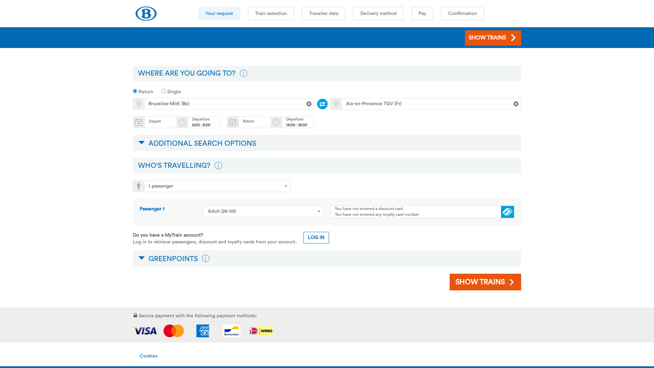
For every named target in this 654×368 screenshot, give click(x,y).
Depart (155, 121)
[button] (243, 73)
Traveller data (323, 13)
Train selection (271, 13)
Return (145, 92)
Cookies (148, 356)
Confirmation (462, 13)
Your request (219, 13)
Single (173, 92)
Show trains (480, 282)
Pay (422, 13)
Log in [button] (316, 237)
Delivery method (378, 13)
